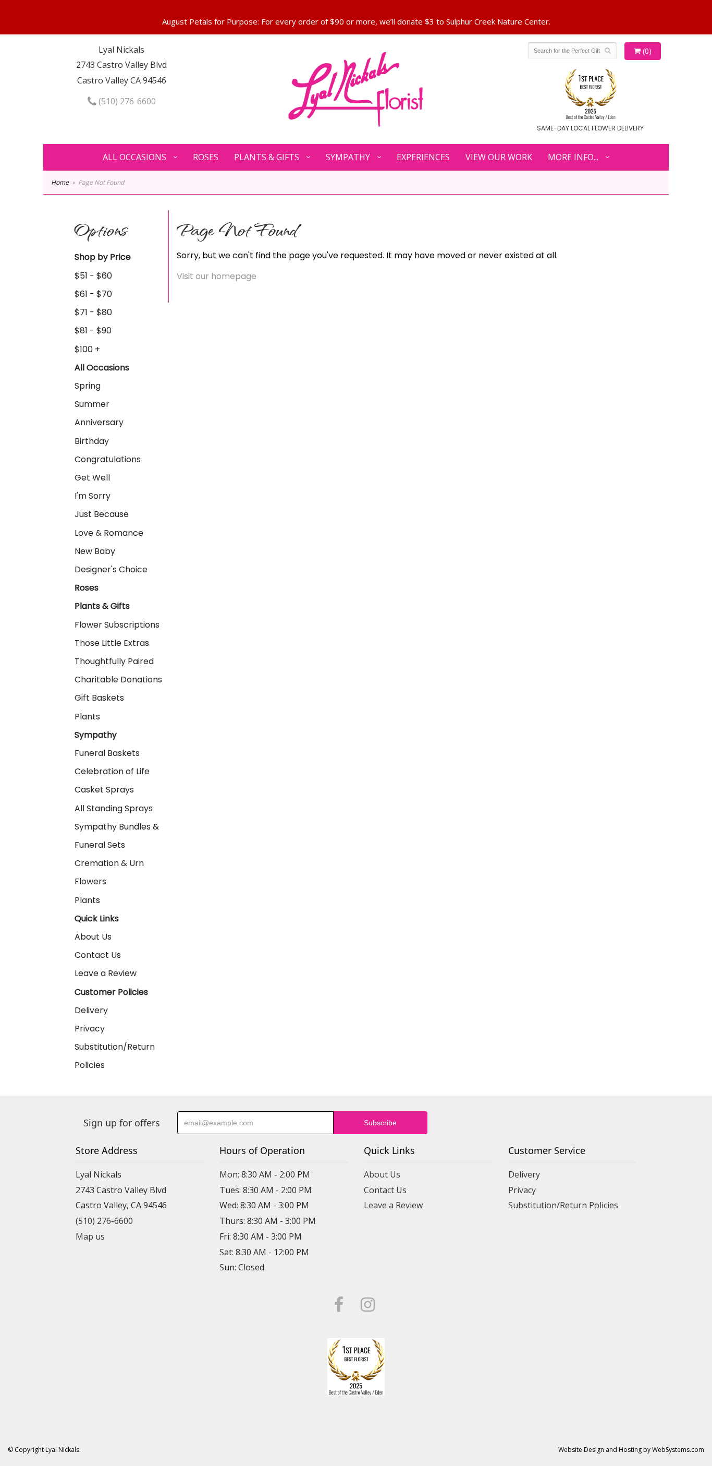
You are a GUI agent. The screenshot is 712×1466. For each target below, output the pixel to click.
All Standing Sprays (114, 808)
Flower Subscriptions (117, 625)
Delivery (91, 1010)
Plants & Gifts (266, 157)
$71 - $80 (93, 312)
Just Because (102, 514)
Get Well (92, 478)
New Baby (95, 551)
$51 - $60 (93, 276)
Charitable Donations (118, 680)
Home (60, 182)
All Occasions (134, 157)
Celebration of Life (112, 771)
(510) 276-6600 (126, 101)
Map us (90, 1236)
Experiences (423, 157)
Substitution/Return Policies (115, 1056)
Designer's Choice (111, 569)
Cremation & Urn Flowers (109, 872)
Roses (205, 157)
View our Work (498, 157)
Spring (88, 386)
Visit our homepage (216, 276)
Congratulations (108, 459)
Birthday (92, 441)
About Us (93, 937)
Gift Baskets (99, 698)
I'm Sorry (93, 496)
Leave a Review (106, 973)
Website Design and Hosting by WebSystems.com (631, 1449)
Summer (92, 404)
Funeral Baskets (107, 753)
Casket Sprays (104, 790)
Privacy (90, 1029)
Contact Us (98, 955)
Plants (87, 717)
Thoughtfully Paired (114, 661)
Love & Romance (109, 533)
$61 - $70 (93, 294)
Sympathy (348, 157)
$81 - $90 (93, 331)
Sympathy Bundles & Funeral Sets (117, 836)
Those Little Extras (112, 643)
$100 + (87, 349)
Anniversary (99, 422)
